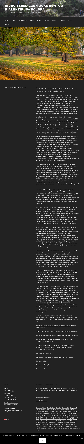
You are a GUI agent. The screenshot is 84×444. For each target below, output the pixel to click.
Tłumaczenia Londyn (42, 361)
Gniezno (57, 411)
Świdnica (38, 426)
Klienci (7, 24)
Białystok (58, 408)
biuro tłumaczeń (54, 207)
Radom (44, 422)
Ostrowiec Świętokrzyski (47, 419)
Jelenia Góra (61, 413)
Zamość (65, 428)
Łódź (54, 417)
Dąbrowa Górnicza (64, 409)
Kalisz (67, 413)
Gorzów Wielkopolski (66, 411)
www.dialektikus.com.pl (10, 404)
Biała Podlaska (51, 408)
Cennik (47, 20)
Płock (57, 420)
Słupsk (42, 424)
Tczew (58, 426)
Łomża (50, 417)
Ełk (75, 409)
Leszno (38, 417)
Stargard (62, 424)
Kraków (62, 415)
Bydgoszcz (73, 408)
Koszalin (56, 415)
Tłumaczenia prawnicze (43, 339)
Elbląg (71, 409)
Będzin (44, 408)
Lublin (46, 417)
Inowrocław (39, 413)
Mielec (58, 417)
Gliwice (47, 411)
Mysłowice (64, 417)
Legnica (74, 415)
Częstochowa (54, 409)
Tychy (37, 428)
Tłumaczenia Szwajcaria (43, 369)
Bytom (38, 409)
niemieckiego (52, 178)
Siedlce (66, 422)
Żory (38, 430)
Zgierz (70, 428)
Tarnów (54, 426)
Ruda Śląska (49, 422)
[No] (82, 438)
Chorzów (47, 409)
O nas (13, 20)
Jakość (32, 20)
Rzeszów (60, 422)
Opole (37, 419)
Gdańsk (38, 411)
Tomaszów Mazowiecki (67, 426)
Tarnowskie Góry (46, 426)
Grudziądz (75, 411)
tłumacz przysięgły (64, 325)
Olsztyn (77, 417)
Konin (51, 415)
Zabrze (60, 428)
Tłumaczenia (22, 20)
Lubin (42, 417)
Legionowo (68, 415)
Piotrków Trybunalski (49, 420)
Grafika (54, 20)
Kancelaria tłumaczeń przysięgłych (47, 325)
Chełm (42, 409)
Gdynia (43, 411)
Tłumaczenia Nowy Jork (43, 365)
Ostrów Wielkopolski (60, 419)
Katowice (72, 413)
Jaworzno (55, 413)
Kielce (48, 415)
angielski (41, 152)
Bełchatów (39, 408)
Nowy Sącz (71, 417)
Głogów (52, 411)
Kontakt (70, 20)
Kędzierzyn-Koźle (40, 415)
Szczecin (73, 424)
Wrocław (56, 428)
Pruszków (67, 420)
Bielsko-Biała (65, 408)
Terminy (39, 20)
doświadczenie (69, 276)
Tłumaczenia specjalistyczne (45, 335)
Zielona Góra (76, 428)
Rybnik (55, 422)
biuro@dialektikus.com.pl (11, 402)
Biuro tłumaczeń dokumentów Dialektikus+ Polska (34, 7)
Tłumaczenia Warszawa (43, 353)
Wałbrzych (43, 428)
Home (6, 20)
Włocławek (49, 428)
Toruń (75, 426)
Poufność (62, 20)
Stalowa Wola (56, 424)
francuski (54, 152)
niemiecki (47, 152)
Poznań (62, 420)
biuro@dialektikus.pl (57, 296)
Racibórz (38, 422)
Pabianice (69, 419)
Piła (42, 420)
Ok (42, 440)
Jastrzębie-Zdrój (47, 413)
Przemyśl (73, 420)
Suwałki (68, 424)
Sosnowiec (48, 424)
